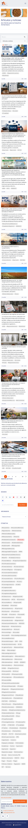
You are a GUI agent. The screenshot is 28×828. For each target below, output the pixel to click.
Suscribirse (22, 504)
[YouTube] (13, 497)
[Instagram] (17, 497)
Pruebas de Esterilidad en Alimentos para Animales (14, 347)
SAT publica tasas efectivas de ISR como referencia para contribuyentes (13, 455)
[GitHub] (20, 497)
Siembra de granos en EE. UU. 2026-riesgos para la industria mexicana (12, 281)
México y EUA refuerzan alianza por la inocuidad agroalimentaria (12, 421)
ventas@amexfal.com (9, 812)
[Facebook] (2, 497)
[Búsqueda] (24, 37)
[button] (14, 41)
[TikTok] (24, 497)
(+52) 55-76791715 (8, 810)
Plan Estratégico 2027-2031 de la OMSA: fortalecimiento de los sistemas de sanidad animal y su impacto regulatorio (13, 59)
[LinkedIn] (9, 497)
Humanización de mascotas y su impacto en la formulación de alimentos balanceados (13, 384)
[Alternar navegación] (25, 3)
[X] (6, 497)
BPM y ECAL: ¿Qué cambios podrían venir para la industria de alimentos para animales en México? (13, 210)
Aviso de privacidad (6, 797)
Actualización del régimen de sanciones (13, 314)
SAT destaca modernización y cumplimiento (10, 247)
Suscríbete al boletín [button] (20, 801)
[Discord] (2, 500)
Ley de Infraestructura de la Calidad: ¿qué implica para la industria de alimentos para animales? (14, 97)
